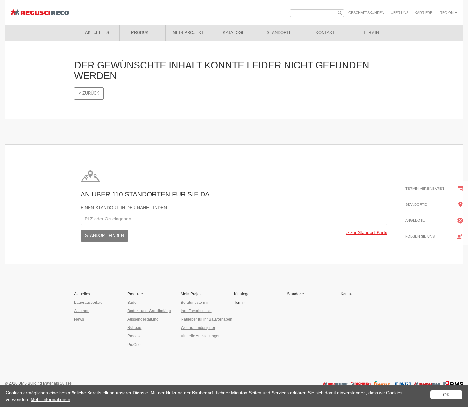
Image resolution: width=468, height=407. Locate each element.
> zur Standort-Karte (366, 232)
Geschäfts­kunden (366, 13)
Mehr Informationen (50, 399)
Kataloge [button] (234, 32)
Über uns (399, 13)
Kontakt (347, 294)
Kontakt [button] (325, 32)
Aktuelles (97, 32)
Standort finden (104, 235)
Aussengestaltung (143, 319)
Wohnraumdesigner (198, 327)
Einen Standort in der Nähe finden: (124, 207)
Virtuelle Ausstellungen (201, 336)
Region (447, 13)
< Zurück (89, 93)
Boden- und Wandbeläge (149, 311)
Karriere (423, 13)
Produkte (142, 32)
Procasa (134, 336)
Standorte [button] (279, 32)
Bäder (132, 302)
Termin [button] (371, 32)
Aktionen (81, 311)
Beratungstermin (195, 302)
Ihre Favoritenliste (196, 311)
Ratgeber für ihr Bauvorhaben (206, 319)
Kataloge (242, 294)
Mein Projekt (188, 32)
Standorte (295, 294)
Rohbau (134, 327)
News (79, 319)
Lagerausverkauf (88, 302)
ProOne (134, 344)
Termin (240, 302)
